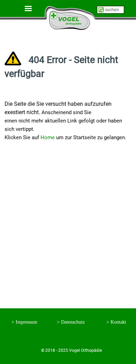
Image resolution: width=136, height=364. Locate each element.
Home (47, 137)
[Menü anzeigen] (28, 8)
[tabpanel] (68, 38)
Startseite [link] (68, 14)
